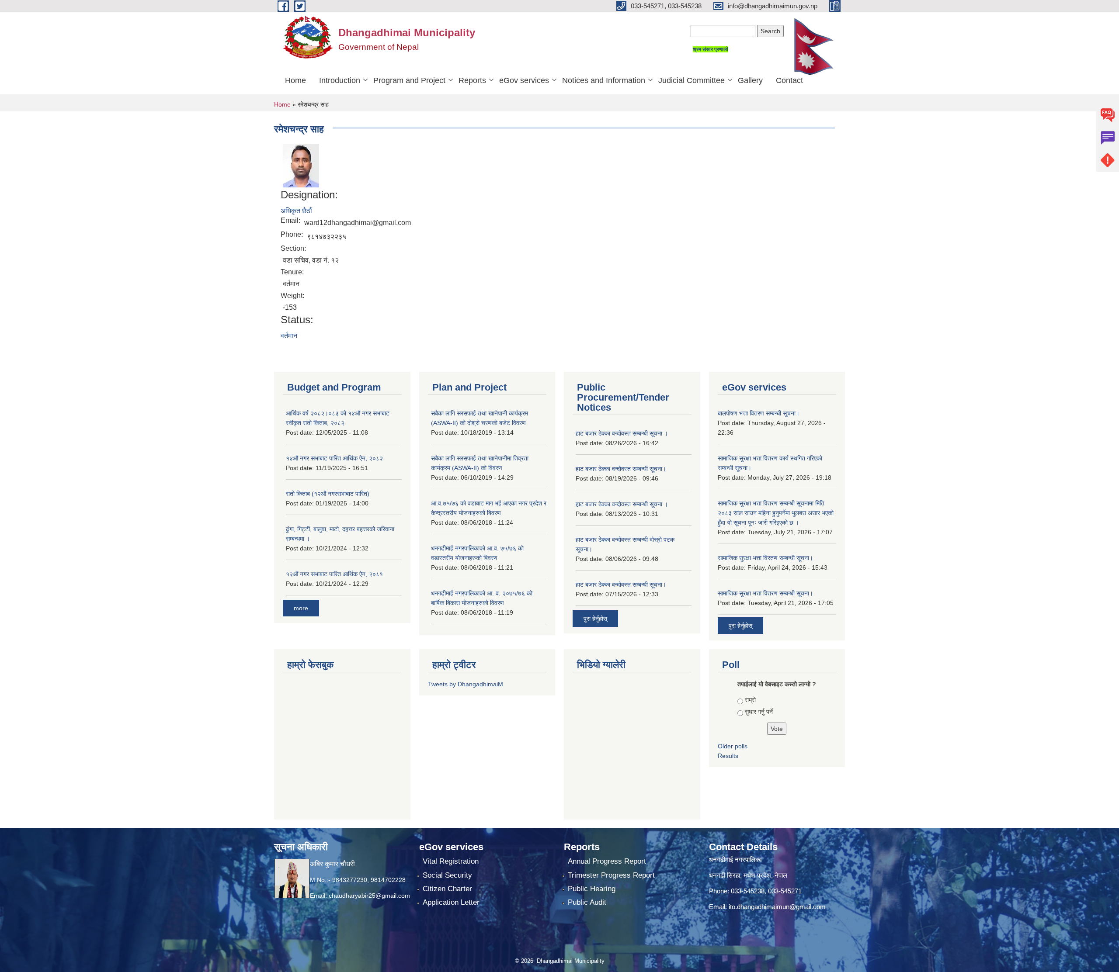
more (301, 608)
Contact (789, 80)
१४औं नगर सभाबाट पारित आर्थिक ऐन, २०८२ (334, 458)
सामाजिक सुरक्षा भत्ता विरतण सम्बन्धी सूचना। (765, 557)
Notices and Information (603, 80)
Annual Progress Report (607, 861)
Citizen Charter (447, 889)
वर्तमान (289, 335)
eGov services (524, 80)
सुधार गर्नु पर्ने (759, 711)
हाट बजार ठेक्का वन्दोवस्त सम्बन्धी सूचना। (621, 468)
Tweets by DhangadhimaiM (465, 684)
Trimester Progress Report (611, 875)
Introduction (339, 80)
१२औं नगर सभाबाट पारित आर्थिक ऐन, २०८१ (334, 574)
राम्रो (750, 699)
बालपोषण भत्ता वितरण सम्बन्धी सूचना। (758, 413)
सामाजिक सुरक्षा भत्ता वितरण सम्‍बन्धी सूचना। (765, 593)
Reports (472, 80)
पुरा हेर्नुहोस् (595, 618)
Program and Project (409, 80)
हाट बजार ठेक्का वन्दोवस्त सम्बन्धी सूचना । (622, 433)
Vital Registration (451, 861)
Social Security (447, 875)
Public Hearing (591, 889)
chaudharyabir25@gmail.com (369, 895)
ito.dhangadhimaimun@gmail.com (777, 906)
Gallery (750, 80)
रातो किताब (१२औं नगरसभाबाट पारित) (327, 493)
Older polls (732, 746)
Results (728, 755)
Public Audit (587, 902)
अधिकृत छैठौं (296, 210)
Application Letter (451, 902)
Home (295, 80)
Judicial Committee (691, 80)
